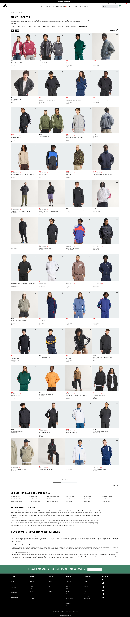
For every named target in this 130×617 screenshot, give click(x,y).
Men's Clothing (87, 496)
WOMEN (48, 6)
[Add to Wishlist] (35, 35)
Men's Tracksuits (33, 496)
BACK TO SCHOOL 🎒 (61, 6)
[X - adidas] (110, 587)
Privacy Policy (65, 611)
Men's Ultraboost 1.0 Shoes (17, 499)
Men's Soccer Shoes (34, 499)
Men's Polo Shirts (106, 501)
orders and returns (108, 3)
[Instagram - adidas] (110, 583)
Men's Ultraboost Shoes (71, 499)
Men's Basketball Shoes (34, 501)
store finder (99, 3)
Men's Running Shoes (52, 501)
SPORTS (75, 6)
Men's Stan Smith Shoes (53, 496)
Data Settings (55, 611)
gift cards (114, 3)
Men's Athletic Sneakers (16, 501)
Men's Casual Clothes (107, 496)
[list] (65, 26)
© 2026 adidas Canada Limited (65, 615)
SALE (70, 6)
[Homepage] (5, 5)
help (103, 3)
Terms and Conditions (73, 611)
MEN (42, 6)
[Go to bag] (125, 6)
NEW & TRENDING (84, 6)
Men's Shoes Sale (70, 496)
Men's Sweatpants (106, 499)
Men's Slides (87, 501)
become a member (120, 3)
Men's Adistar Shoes (16, 496)
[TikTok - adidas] (110, 594)
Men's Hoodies (50, 499)
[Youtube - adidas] (110, 598)
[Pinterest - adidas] (110, 591)
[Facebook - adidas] (110, 580)
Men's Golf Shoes (88, 499)
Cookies (60, 611)
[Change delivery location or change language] (125, 4)
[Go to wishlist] (122, 6)
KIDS (53, 6)
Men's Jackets (69, 501)
